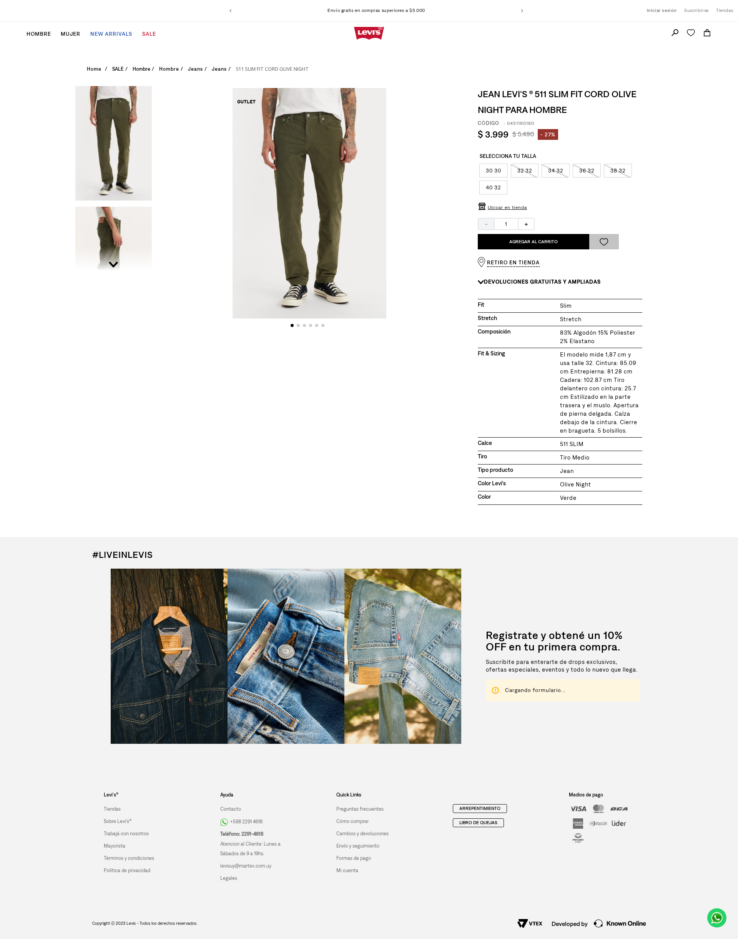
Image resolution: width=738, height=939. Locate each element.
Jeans (166, 69)
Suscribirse (696, 10)
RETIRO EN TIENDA (513, 262)
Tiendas (724, 10)
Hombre (141, 69)
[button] (493, 171)
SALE (118, 69)
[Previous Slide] (230, 10)
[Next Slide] (522, 10)
